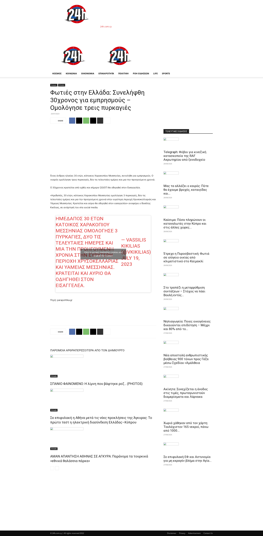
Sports (166, 73)
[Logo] (73, 68)
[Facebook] (72, 121)
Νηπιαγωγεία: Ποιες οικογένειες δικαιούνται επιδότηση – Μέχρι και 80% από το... (187, 325)
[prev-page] (52, 468)
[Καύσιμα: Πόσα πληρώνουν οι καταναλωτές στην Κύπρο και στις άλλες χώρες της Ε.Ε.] (188, 210)
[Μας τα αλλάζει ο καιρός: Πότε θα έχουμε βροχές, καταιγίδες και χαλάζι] (188, 176)
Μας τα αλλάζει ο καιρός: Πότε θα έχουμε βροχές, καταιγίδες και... (186, 189)
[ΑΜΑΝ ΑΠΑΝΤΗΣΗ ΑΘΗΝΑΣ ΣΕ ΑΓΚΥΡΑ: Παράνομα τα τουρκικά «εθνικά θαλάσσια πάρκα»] (103, 438)
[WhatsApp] (86, 121)
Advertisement (194, 533)
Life (155, 73)
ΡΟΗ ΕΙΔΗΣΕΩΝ (141, 73)
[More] (107, 121)
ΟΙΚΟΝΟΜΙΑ (87, 73)
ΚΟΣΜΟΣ (56, 73)
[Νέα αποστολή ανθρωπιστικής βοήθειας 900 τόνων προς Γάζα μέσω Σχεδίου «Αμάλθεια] (188, 346)
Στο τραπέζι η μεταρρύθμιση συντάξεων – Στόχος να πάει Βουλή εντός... (184, 291)
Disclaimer (171, 533)
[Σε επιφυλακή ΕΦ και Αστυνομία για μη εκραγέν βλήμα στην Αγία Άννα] (188, 447)
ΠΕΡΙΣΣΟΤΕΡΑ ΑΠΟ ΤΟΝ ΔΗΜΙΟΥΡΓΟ (99, 350)
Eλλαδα (61, 85)
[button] (209, 45)
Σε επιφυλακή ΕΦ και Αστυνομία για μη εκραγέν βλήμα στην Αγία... (187, 458)
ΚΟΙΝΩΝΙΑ (71, 73)
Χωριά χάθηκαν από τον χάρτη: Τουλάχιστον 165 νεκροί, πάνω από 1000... (185, 426)
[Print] (100, 121)
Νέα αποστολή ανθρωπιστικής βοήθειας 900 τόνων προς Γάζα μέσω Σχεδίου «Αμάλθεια (186, 359)
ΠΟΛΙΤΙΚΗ (123, 73)
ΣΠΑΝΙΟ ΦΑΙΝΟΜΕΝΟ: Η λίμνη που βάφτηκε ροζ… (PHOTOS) (96, 384)
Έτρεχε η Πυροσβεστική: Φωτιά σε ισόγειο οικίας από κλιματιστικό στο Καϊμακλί (186, 257)
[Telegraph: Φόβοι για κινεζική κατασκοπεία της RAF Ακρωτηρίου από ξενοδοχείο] (188, 143)
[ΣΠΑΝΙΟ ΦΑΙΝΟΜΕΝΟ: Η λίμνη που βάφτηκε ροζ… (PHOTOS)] (103, 366)
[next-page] (57, 468)
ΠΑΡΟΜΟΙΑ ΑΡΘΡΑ (62, 350)
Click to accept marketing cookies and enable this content (103, 254)
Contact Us (208, 533)
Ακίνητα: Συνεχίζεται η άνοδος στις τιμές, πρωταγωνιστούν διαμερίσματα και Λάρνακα (185, 393)
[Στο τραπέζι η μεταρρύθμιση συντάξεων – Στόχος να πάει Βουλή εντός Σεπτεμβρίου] (188, 278)
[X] (79, 121)
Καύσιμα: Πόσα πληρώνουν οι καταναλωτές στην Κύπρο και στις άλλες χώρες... (184, 223)
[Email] (93, 121)
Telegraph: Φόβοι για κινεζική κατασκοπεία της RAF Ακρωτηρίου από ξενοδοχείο (184, 155)
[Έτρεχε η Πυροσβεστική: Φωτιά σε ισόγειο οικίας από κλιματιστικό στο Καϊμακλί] (188, 244)
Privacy (182, 533)
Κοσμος (53, 85)
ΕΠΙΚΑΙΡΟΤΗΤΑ (106, 73)
